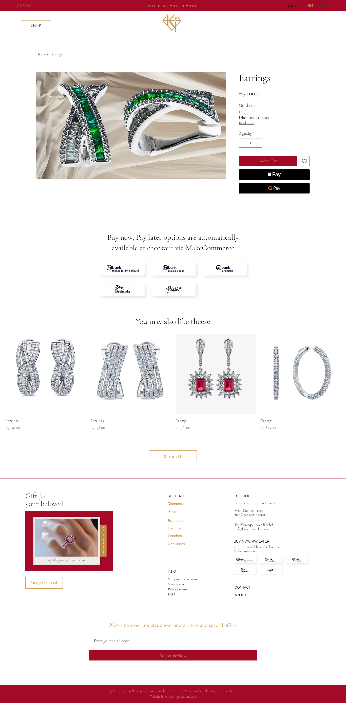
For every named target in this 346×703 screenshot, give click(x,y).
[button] (26, 5)
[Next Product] (333, 374)
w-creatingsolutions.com (180, 697)
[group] (173, 382)
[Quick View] (45, 374)
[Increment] (258, 142)
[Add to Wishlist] (304, 161)
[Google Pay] (274, 188)
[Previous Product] (13, 374)
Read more (246, 123)
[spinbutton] (250, 142)
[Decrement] (243, 142)
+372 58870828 (264, 525)
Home (41, 54)
